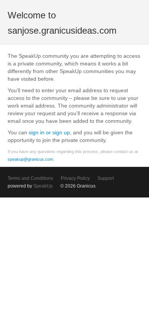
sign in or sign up (49, 132)
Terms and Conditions (30, 178)
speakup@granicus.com (30, 159)
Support (105, 178)
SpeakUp (43, 186)
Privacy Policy (75, 178)
